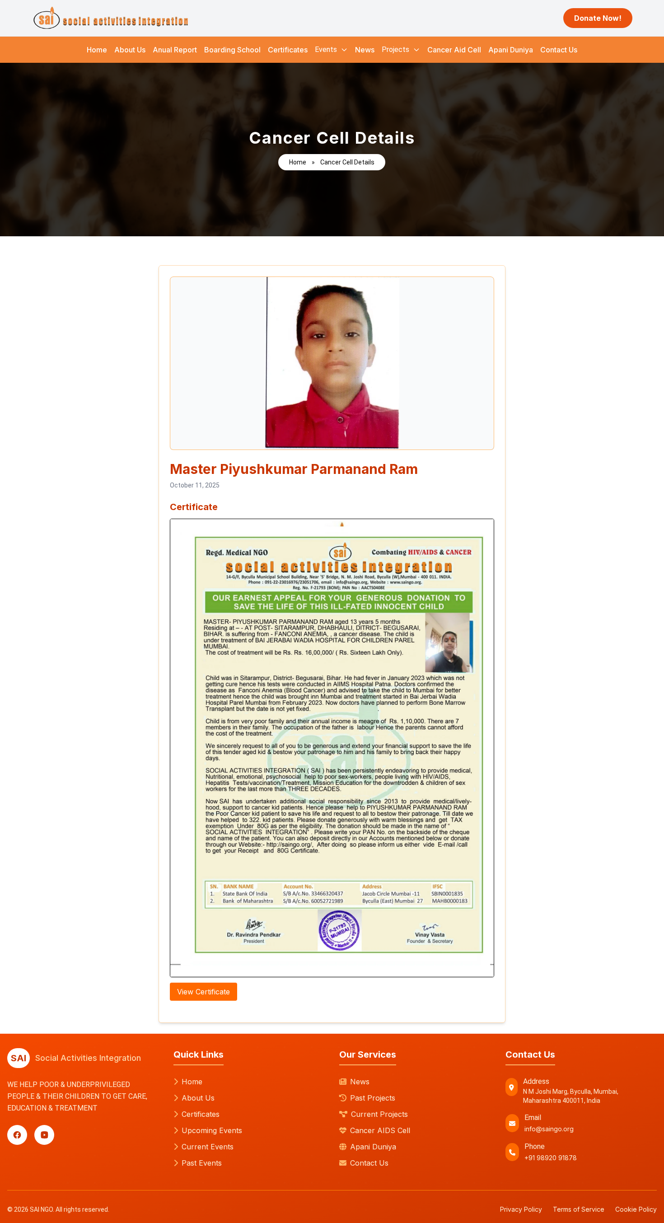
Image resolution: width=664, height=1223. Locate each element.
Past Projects (372, 1097)
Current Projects (379, 1114)
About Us (129, 49)
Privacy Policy (521, 1209)
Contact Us (558, 49)
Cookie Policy (636, 1209)
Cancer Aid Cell (454, 49)
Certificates (288, 49)
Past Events (202, 1162)
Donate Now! (598, 18)
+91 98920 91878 (550, 1158)
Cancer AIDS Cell (380, 1130)
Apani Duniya (510, 49)
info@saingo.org (549, 1129)
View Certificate (203, 991)
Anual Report (175, 49)
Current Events (208, 1146)
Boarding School (232, 49)
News (364, 49)
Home (97, 49)
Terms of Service (578, 1209)
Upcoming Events (212, 1130)
